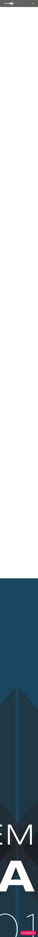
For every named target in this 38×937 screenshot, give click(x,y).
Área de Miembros (28, 933)
